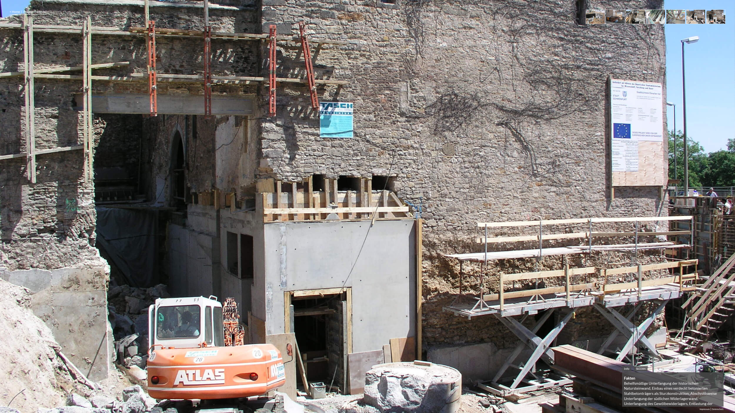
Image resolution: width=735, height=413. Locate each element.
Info (626, 368)
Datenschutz (718, 409)
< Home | (16, 11)
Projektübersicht (35, 11)
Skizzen (641, 368)
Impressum (705, 409)
